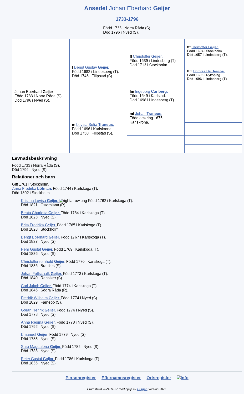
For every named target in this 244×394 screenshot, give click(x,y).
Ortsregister (159, 377)
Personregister (81, 377)
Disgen (142, 389)
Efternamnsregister (121, 377)
